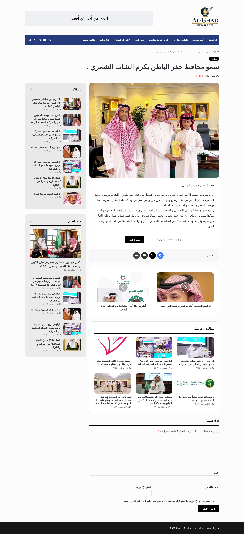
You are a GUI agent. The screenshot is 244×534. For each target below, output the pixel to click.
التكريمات (105, 39)
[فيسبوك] (160, 255)
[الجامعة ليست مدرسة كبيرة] (72, 198)
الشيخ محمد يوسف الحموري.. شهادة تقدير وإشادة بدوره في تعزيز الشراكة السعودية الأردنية (46, 118)
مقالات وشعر (89, 39)
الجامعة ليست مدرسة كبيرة (47, 193)
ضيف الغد (140, 39)
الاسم (216, 473)
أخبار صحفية (198, 39)
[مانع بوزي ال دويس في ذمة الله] (72, 151)
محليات (204, 51)
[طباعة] (136, 255)
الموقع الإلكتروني (144, 487)
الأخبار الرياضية (123, 39)
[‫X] (152, 255)
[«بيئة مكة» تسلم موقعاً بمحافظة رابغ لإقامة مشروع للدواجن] (195, 383)
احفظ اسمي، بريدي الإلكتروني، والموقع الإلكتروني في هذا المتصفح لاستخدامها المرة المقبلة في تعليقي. (170, 501)
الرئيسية (213, 39)
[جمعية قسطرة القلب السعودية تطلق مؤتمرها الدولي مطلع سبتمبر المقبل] (112, 347)
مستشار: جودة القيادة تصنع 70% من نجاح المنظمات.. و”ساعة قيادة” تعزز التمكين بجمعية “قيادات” (155, 400)
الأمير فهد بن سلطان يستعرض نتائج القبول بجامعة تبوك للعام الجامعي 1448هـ (46, 103)
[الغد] (205, 17)
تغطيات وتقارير (180, 39)
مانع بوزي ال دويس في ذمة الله (46, 147)
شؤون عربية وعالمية (159, 39)
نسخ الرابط (134, 239)
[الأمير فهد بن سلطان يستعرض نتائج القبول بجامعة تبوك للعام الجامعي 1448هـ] (72, 104)
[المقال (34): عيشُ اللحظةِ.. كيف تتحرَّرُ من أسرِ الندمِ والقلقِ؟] (72, 182)
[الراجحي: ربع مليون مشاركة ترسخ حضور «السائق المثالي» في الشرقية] (195, 347)
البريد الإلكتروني (212, 487)
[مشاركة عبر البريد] (144, 255)
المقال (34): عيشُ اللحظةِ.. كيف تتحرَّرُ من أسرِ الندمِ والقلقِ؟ (47, 181)
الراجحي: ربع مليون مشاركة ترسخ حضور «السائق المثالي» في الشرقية (46, 134)
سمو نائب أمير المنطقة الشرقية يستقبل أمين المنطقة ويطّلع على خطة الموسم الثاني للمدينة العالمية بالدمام (113, 400)
